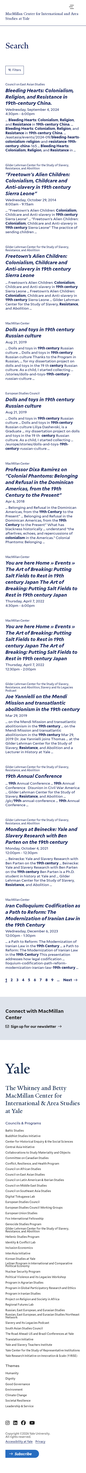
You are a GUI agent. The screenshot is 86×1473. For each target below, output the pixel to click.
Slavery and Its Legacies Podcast (27, 1323)
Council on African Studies (23, 1169)
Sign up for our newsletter (33, 1026)
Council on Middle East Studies (26, 1185)
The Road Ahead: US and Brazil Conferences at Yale (39, 1334)
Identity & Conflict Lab (20, 1242)
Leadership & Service (19, 1406)
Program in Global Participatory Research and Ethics (40, 1288)
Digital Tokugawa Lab (20, 1196)
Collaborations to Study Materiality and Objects (37, 1152)
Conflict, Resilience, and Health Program (32, 1163)
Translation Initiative (19, 1339)
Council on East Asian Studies (25, 1174)
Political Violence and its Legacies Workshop (35, 1277)
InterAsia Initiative (17, 1253)
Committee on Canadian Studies (27, 1158)
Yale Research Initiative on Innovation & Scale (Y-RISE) (41, 1356)
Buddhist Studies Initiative (23, 1136)
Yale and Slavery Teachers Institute (28, 1345)
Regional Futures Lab (19, 1304)
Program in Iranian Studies (23, 1293)
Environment (14, 1389)
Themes (12, 1365)
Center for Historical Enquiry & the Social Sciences (39, 1141)
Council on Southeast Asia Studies (28, 1191)
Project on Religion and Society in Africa (32, 1299)
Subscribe (23, 1454)
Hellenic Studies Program (22, 1237)
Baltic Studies (14, 1130)
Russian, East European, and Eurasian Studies (35, 1310)
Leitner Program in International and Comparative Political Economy (38, 1265)
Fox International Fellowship (24, 1218)
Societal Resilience (18, 1400)
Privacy (40, 1441)
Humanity (12, 1373)
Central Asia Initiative (20, 1147)
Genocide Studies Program (23, 1224)
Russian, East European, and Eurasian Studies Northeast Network (42, 1316)
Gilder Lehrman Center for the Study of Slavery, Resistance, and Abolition (37, 1230)
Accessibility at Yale (19, 1441)
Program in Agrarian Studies (24, 1282)
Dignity (10, 1378)
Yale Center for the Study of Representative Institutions (42, 1350)
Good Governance (17, 1384)
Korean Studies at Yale (20, 1259)
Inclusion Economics (19, 1248)
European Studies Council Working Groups (34, 1207)
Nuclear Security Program (22, 1271)
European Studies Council (22, 1202)
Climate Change (16, 1395)
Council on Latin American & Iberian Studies (34, 1180)
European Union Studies (21, 1213)
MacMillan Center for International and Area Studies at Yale (41, 16)
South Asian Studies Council (24, 1328)
